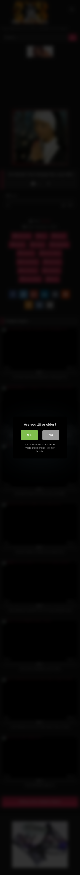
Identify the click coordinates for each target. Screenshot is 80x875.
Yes (29, 435)
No (51, 435)
